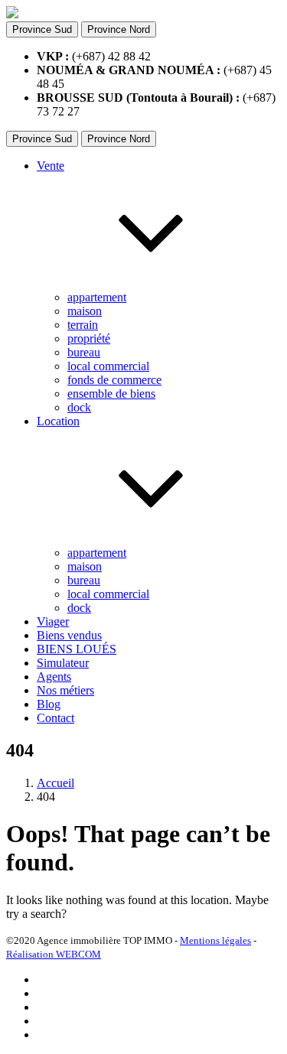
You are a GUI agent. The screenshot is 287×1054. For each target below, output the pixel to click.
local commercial (108, 365)
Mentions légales (215, 940)
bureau (83, 352)
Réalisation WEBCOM (53, 954)
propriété (88, 338)
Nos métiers (65, 690)
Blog (48, 704)
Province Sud (42, 29)
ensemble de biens (111, 393)
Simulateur (63, 662)
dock (79, 407)
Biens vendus (69, 635)
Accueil (55, 782)
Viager (53, 621)
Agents (54, 676)
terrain (82, 324)
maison (84, 310)
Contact (55, 717)
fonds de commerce (114, 379)
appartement (96, 297)
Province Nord (118, 29)
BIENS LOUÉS (76, 648)
